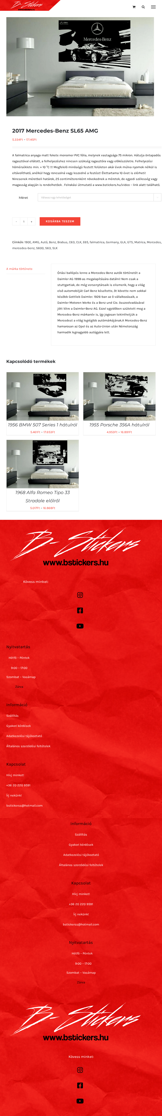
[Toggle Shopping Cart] (133, 6)
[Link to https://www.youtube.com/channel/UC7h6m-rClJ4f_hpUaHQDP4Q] (79, 626)
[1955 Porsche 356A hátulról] (119, 375)
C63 (72, 242)
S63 (48, 248)
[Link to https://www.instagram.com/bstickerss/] (79, 595)
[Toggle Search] (143, 6)
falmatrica (97, 242)
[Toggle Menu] (153, 6)
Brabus (62, 242)
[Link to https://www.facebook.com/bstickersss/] (79, 610)
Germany (112, 242)
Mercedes (154, 242)
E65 (85, 242)
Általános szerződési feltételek (28, 746)
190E (27, 242)
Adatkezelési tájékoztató (24, 736)
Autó (44, 242)
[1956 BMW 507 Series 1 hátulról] (43, 375)
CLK (78, 242)
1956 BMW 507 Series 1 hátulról (42, 424)
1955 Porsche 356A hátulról (119, 424)
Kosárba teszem (60, 221)
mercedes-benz (23, 248)
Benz (52, 242)
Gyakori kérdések (18, 726)
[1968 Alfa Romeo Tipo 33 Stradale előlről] (43, 443)
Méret (23, 198)
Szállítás (12, 716)
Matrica (139, 242)
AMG (35, 242)
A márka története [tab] (19, 269)
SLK (55, 248)
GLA (123, 242)
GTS (130, 242)
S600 (40, 248)
